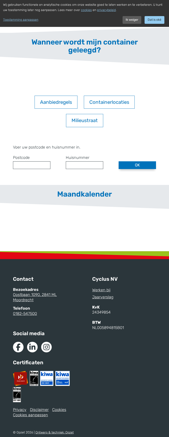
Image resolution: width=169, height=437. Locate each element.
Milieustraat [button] (85, 120)
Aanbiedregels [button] (56, 102)
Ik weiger (132, 20)
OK (137, 165)
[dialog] (84, 13)
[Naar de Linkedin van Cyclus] (32, 347)
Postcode (21, 157)
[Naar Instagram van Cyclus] (46, 347)
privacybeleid (106, 10)
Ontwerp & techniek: (54, 432)
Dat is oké (154, 20)
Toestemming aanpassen (20, 20)
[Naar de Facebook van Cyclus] (18, 347)
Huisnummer (77, 157)
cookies (86, 10)
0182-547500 (25, 313)
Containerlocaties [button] (109, 102)
